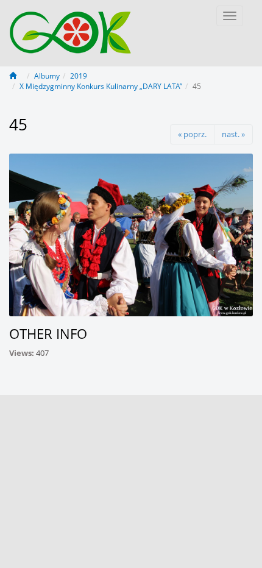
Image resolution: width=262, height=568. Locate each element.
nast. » (233, 134)
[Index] (16, 75)
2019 (78, 75)
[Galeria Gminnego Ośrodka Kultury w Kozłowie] (71, 26)
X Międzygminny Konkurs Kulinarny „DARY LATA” (100, 86)
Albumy (47, 75)
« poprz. (192, 134)
